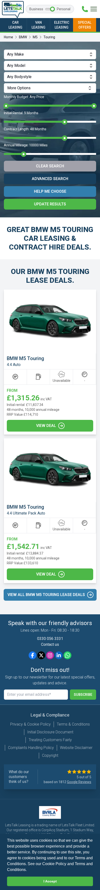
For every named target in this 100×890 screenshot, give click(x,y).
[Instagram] (50, 655)
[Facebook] (32, 655)
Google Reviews (79, 782)
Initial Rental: (21, 113)
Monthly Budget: (24, 97)
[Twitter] (41, 655)
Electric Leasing (61, 24)
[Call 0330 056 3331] (85, 9)
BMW (23, 37)
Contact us (50, 644)
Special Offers (84, 24)
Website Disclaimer (76, 747)
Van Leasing (38, 24)
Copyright (50, 755)
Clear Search (50, 166)
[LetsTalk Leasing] (13, 9)
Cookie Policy (54, 864)
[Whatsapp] (67, 655)
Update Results (50, 204)
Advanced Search (50, 178)
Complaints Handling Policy (31, 747)
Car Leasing (15, 24)
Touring (49, 37)
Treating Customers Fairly (50, 740)
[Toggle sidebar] (93, 9)
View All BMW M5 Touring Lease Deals (46, 594)
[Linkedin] (59, 655)
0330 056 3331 (50, 638)
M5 (35, 37)
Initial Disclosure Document (50, 732)
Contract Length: (25, 129)
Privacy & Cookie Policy (30, 724)
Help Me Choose (50, 191)
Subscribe (83, 695)
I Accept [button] (50, 881)
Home (8, 37)
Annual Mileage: (26, 145)
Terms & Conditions (73, 724)
